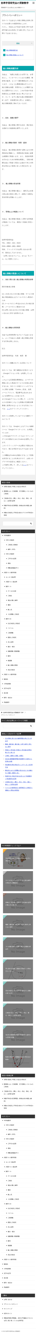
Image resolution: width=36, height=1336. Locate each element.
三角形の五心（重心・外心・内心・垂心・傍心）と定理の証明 (17, 1014)
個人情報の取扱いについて (15, 55)
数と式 (10, 609)
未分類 (6, 693)
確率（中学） (12, 549)
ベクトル (10, 628)
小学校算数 (7, 684)
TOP (13, 712)
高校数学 (6, 702)
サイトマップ (8, 1309)
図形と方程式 (12, 637)
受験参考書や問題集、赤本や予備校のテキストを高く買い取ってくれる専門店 (18, 1319)
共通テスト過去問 (11, 582)
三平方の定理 (12, 558)
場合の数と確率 (13, 600)
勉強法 (6, 679)
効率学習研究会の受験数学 (15, 3)
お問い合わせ (8, 1299)
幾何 (9, 605)
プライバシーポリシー (11, 1304)
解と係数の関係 (13, 665)
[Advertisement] (18, 820)
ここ (8, 409)
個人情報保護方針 (12, 50)
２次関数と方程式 (13, 614)
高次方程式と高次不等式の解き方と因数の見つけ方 (18, 992)
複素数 (10, 660)
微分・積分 (11, 646)
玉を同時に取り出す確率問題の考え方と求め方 (18, 859)
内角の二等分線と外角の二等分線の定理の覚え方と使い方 (18, 904)
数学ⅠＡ (8, 586)
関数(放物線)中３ (13, 568)
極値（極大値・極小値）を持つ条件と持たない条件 (18, 926)
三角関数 (10, 633)
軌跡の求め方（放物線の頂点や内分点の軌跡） (18, 1058)
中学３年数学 (10, 554)
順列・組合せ (8, 697)
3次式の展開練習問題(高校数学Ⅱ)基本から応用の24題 (18, 1036)
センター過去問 (11, 577)
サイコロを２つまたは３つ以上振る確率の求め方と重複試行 (18, 882)
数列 (9, 656)
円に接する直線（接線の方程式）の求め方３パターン (18, 970)
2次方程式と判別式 (14, 623)
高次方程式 (11, 670)
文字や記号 (7, 688)
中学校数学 (7, 535)
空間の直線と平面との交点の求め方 (15, 486)
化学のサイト (8, 1313)
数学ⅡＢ (8, 619)
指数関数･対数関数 (14, 651)
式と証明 (10, 642)
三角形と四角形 (13, 545)
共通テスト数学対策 (10, 572)
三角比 (10, 595)
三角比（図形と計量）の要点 (14, 755)
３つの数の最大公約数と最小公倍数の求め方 (18, 948)
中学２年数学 (10, 540)
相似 (9, 563)
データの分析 (12, 591)
